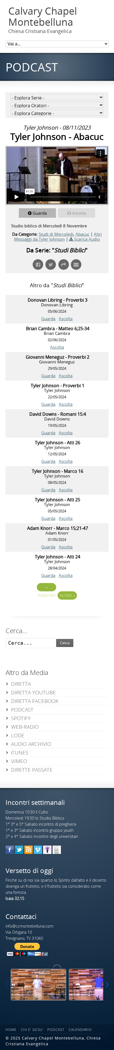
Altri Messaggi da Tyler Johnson (58, 236)
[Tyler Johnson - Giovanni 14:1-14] (38, 984)
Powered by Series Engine (57, 610)
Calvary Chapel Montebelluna (42, 16)
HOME (11, 1029)
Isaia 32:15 (15, 898)
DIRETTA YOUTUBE (33, 692)
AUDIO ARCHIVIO (31, 744)
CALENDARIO (80, 1029)
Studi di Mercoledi (56, 234)
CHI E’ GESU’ (32, 1029)
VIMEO (19, 761)
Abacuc (82, 234)
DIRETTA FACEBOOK (34, 701)
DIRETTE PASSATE (32, 769)
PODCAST (22, 709)
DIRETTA (21, 683)
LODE (17, 735)
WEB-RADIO (25, 726)
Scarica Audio (87, 239)
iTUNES (19, 752)
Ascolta (79, 213)
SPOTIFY (21, 718)
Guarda (40, 213)
